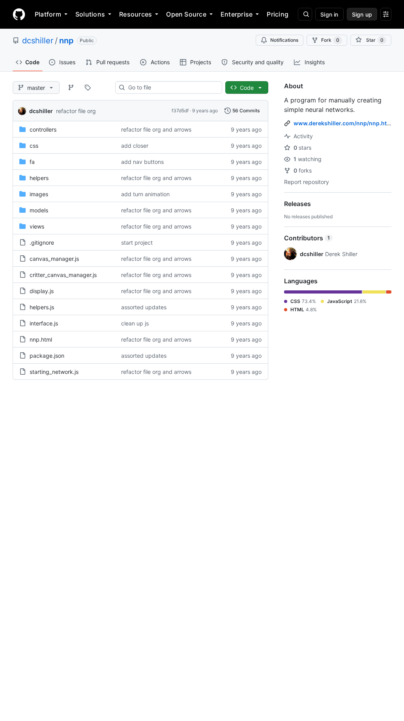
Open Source (186, 14)
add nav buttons (142, 161)
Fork (330, 40)
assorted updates (143, 307)
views (37, 226)
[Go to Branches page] (71, 87)
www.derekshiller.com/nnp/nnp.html (343, 123)
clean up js (135, 323)
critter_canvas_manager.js (63, 274)
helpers (39, 178)
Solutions (90, 14)
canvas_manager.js (54, 258)
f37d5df (180, 110)
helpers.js (42, 307)
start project (137, 242)
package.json (47, 355)
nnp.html (41, 339)
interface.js (44, 323)
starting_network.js (54, 371)
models (39, 210)
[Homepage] (19, 14)
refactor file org (76, 111)
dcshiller (37, 40)
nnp (66, 40)
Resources (135, 14)
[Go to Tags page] (87, 87)
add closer (134, 145)
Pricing (277, 14)
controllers (43, 129)
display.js (42, 291)
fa (32, 161)
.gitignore (42, 242)
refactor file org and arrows (156, 129)
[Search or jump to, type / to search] (305, 14)
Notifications (284, 40)
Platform (48, 14)
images (39, 194)
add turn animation (145, 194)
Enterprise (236, 14)
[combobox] (171, 87)
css (34, 145)
